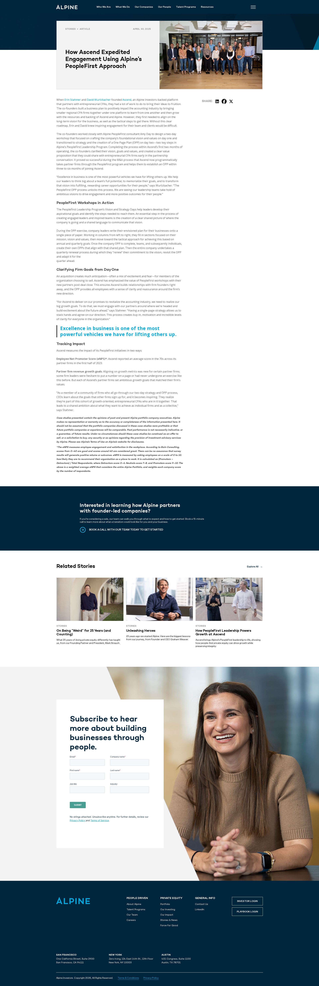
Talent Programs (136, 909)
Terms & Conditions (128, 978)
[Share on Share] (217, 101)
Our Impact (166, 914)
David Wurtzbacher (99, 100)
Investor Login (247, 901)
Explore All (255, 567)
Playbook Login (247, 912)
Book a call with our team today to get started (126, 529)
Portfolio (165, 904)
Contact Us (201, 904)
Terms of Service (100, 820)
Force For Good (169, 925)
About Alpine (134, 904)
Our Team (132, 914)
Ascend (126, 100)
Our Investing (167, 909)
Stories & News (168, 920)
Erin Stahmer (72, 100)
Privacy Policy (78, 820)
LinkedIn (199, 909)
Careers (131, 920)
